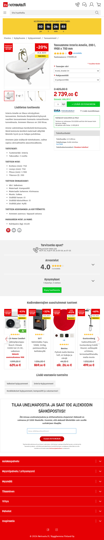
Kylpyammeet (34, 38)
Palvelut (6, 511)
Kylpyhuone (20, 38)
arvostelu (76, 53)
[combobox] (55, 12)
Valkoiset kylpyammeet (17, 383)
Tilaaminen (8, 491)
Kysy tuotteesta (52, 290)
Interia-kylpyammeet (43, 383)
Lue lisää (59, 144)
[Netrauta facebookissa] (48, 529)
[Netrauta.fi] (14, 4)
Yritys (5, 501)
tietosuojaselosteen (55, 448)
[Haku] (97, 12)
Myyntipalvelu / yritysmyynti (18, 471)
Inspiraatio (8, 521)
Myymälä (7, 481)
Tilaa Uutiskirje (52, 438)
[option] (56, 335)
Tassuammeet (50, 38)
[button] (4, 12)
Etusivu (8, 38)
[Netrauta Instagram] (57, 529)
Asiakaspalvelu (10, 461)
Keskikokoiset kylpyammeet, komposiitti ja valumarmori (32, 391)
